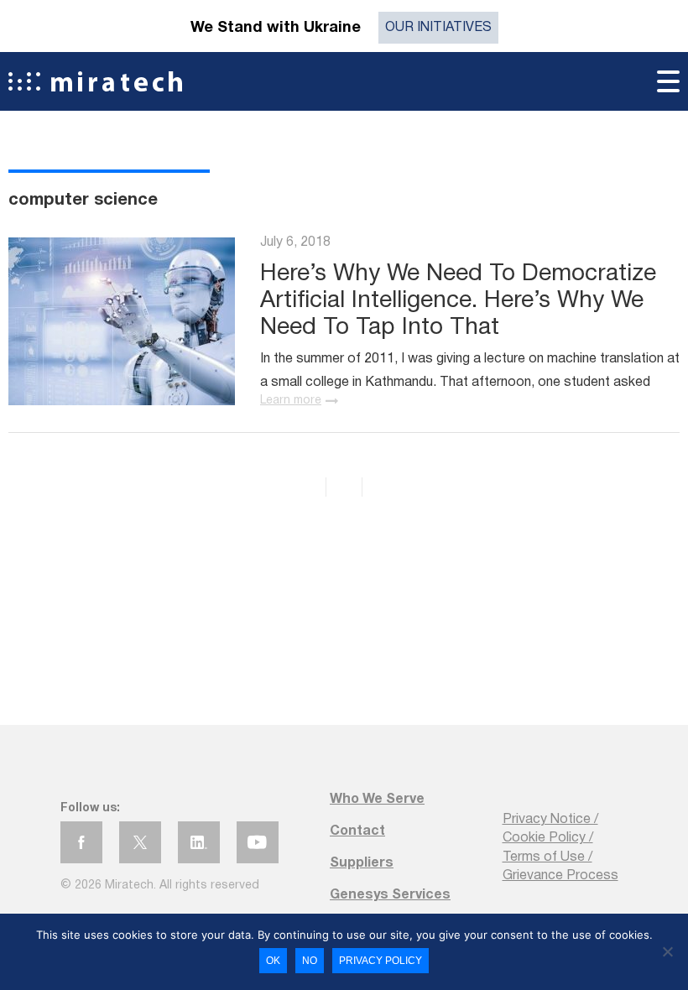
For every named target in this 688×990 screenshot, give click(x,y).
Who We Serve (377, 799)
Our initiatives (438, 28)
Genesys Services (390, 895)
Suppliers (362, 863)
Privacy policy (380, 961)
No (309, 961)
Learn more (290, 400)
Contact (357, 831)
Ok (273, 961)
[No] (667, 951)
